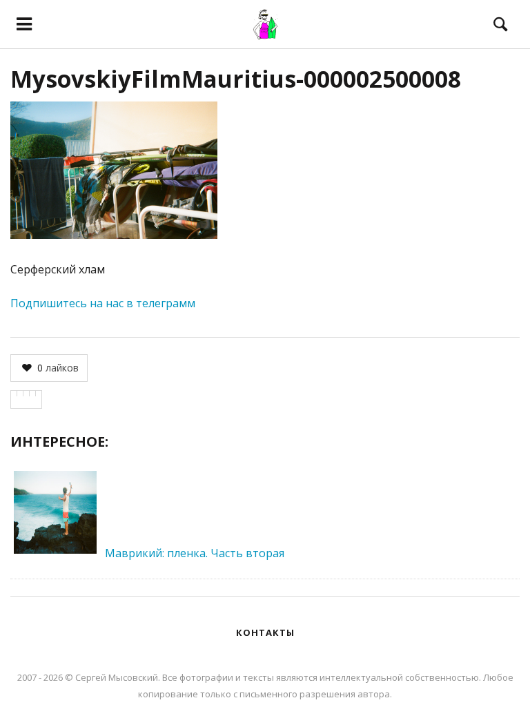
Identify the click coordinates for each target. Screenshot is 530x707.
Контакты (265, 632)
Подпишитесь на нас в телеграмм (102, 303)
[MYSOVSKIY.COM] (265, 24)
